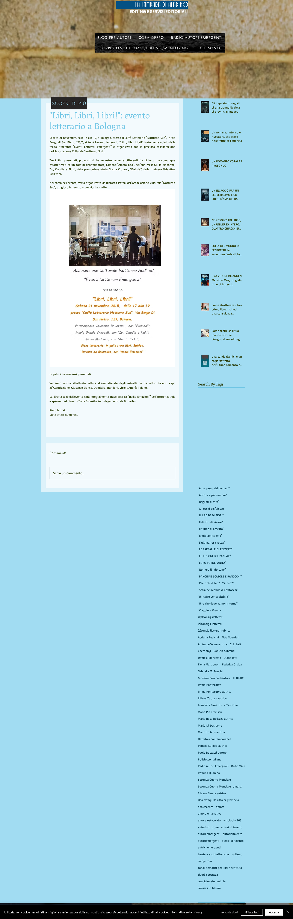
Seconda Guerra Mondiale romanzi (220, 786)
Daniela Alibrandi (224, 651)
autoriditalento (232, 834)
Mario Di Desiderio (210, 725)
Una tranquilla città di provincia (218, 800)
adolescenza (205, 807)
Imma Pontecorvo (209, 684)
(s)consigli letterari (210, 624)
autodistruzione (208, 827)
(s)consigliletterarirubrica (214, 630)
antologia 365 (232, 820)
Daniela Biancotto (209, 657)
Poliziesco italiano (210, 759)
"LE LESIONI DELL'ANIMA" (214, 556)
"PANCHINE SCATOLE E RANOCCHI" (220, 576)
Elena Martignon (208, 664)
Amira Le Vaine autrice (212, 644)
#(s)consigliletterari (210, 617)
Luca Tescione (228, 705)
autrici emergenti (209, 847)
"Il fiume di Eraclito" (211, 529)
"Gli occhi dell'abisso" (211, 508)
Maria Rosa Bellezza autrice (215, 718)
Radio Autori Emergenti (213, 766)
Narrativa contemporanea (214, 739)
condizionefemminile (211, 881)
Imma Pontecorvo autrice (214, 691)
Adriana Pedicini (208, 637)
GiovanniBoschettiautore (214, 678)
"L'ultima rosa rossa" (211, 542)
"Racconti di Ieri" (209, 583)
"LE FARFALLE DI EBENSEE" (215, 549)
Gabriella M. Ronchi (210, 671)
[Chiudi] (287, 912)
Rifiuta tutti (252, 912)
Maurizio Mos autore (211, 732)
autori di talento (231, 827)
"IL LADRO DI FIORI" (211, 515)
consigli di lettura (209, 888)
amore (220, 807)
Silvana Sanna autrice (212, 793)
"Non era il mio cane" (212, 569)
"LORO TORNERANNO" (212, 562)
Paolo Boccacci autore (212, 752)
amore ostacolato (209, 820)
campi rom (205, 861)
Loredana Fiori (207, 705)
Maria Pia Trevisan (210, 712)
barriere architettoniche (213, 854)
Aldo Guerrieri (230, 637)
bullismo (236, 854)
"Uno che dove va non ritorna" (217, 603)
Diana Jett (230, 657)
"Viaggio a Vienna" (210, 610)
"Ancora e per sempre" (212, 495)
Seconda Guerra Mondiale (214, 779)
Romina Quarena (209, 773)
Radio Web (238, 766)
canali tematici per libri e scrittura (220, 867)
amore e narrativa (209, 813)
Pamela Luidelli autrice (212, 745)
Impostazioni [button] (229, 912)
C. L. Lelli (235, 644)
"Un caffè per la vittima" (213, 596)
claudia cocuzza (208, 874)
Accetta (274, 912)
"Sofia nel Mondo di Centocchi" (218, 590)
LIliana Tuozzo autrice (212, 698)
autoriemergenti (208, 840)
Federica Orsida (232, 664)
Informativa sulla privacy (186, 912)
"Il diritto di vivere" (210, 522)
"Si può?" (228, 583)
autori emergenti (209, 834)
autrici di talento (233, 840)
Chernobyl (204, 651)
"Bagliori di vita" (208, 501)
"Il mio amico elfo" (210, 535)
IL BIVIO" (238, 678)
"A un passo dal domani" (214, 488)
